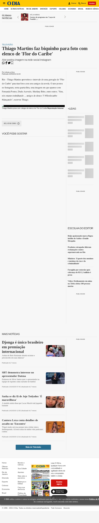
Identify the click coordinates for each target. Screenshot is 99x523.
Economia (72, 9)
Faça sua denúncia (21, 488)
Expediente (45, 508)
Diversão (44, 9)
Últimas (7, 16)
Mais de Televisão (33, 447)
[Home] (13, 5)
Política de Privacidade (22, 494)
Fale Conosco (56, 508)
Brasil (80, 9)
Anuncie (67, 508)
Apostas (21, 472)
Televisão (7, 45)
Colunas (62, 9)
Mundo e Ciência (92, 9)
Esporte (53, 9)
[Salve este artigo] (12, 64)
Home (6, 9)
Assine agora (59, 483)
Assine (92, 3)
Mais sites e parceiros (22, 477)
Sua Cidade (22, 468)
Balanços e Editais (22, 483)
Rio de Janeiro (32, 9)
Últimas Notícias (17, 9)
